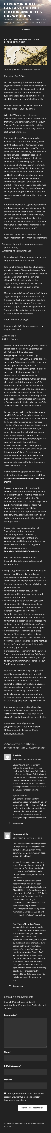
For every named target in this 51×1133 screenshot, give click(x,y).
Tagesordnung (11, 283)
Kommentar (10, 1015)
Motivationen (10, 379)
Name (7, 1052)
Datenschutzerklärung (14, 1123)
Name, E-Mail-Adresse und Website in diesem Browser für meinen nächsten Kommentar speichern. (24, 1096)
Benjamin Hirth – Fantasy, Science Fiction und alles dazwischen (23, 10)
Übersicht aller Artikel (14, 76)
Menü (27, 29)
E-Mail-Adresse (12, 1066)
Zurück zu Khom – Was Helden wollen (22, 69)
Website (8, 1080)
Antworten (18, 823)
